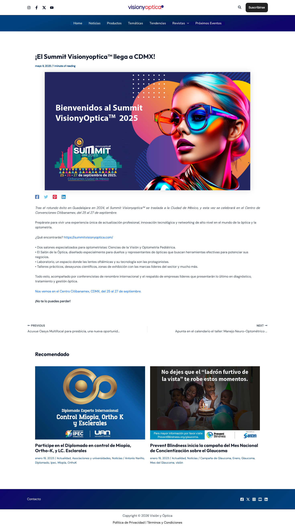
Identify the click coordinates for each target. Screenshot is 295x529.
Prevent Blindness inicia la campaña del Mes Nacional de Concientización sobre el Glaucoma (204, 448)
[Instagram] (29, 7)
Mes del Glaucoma (162, 462)
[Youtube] (52, 7)
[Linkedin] (64, 196)
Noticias (117, 458)
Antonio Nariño (134, 458)
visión (179, 462)
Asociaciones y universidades (91, 458)
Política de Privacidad (129, 522)
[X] (248, 499)
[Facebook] (36, 7)
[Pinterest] (55, 196)
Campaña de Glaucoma (215, 458)
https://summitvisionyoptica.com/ (88, 237)
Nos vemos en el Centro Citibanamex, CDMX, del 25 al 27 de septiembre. (88, 291)
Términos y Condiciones (164, 522)
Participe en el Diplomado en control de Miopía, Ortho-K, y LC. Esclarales (83, 448)
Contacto (34, 499)
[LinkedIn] (266, 499)
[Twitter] (44, 7)
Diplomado (42, 462)
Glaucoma (248, 458)
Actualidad (64, 458)
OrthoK (72, 462)
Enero (236, 458)
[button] (240, 7)
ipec (53, 462)
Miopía (62, 462)
